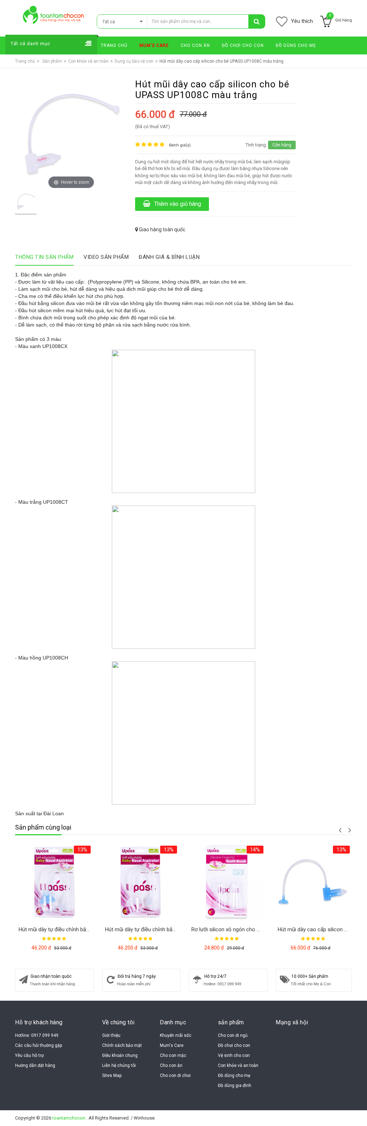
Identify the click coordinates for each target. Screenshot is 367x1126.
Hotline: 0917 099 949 (36, 1035)
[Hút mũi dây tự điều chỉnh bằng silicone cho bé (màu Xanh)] (54, 882)
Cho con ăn (171, 1065)
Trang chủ (25, 61)
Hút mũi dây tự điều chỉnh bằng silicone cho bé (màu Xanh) (56, 929)
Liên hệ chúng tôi (119, 1065)
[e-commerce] (53, 14)
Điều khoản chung (120, 1055)
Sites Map (111, 1075)
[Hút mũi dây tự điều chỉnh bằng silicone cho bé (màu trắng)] (140, 882)
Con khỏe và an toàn (88, 61)
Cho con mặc (173, 1055)
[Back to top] (357, 1111)
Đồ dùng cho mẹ (234, 1075)
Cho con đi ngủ (233, 1035)
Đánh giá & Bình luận (169, 257)
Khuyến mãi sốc (175, 1035)
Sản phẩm (52, 61)
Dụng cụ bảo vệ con (134, 61)
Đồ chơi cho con (234, 1045)
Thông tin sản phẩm (44, 257)
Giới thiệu (111, 1035)
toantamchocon (69, 1118)
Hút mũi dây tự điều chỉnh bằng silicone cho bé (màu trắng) (142, 929)
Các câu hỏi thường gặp (38, 1045)
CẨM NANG (351, 64)
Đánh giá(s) (180, 145)
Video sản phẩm (106, 257)
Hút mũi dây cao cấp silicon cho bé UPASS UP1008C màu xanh (315, 929)
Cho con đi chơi (175, 1075)
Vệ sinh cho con (234, 1055)
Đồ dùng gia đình (234, 1085)
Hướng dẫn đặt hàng (35, 1065)
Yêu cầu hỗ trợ (29, 1055)
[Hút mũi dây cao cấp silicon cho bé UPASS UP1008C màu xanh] (313, 882)
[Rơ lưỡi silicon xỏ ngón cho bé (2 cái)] (227, 882)
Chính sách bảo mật (122, 1045)
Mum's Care (172, 1045)
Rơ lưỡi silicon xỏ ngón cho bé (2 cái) (228, 929)
